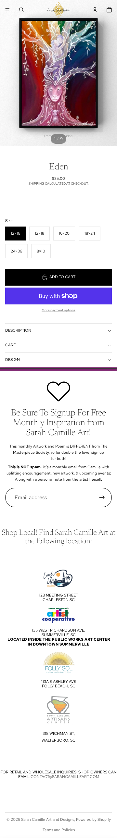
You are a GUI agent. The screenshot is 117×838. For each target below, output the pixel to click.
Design (12, 359)
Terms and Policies (59, 829)
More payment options (58, 310)
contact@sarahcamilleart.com (65, 776)
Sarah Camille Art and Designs (47, 819)
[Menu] (7, 9)
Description (18, 330)
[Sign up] (102, 497)
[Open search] (21, 10)
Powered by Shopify (93, 819)
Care (10, 345)
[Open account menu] (95, 10)
